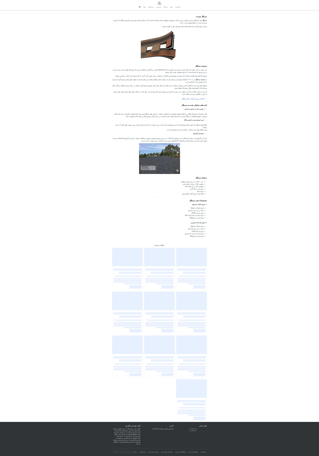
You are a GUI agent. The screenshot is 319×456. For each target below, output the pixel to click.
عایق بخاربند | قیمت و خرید (167, 452)
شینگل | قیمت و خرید (193, 452)
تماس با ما (135, 452)
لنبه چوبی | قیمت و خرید (153, 452)
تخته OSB (166, 7)
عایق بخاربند (158, 7)
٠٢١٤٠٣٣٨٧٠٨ (192, 430)
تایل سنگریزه (151, 7)
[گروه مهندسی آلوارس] (159, 3)
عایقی (202, 182)
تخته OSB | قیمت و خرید (180, 452)
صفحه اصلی (177, 7)
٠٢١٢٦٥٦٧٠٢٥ (192, 429)
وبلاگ (144, 7)
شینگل (171, 7)
